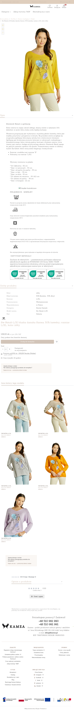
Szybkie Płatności (39, 2)
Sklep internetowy (34, 708)
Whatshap (64, 2)
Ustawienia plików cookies (12, 654)
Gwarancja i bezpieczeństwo (13, 684)
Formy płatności (64, 652)
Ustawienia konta (38, 652)
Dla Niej (13, 19)
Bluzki (33, 19)
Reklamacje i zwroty (10, 2)
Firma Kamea (38, 672)
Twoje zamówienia (38, 650)
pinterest (38, 683)
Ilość (2, 346)
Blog (13, 679)
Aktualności (13, 672)
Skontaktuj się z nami (13, 677)
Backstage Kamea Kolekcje (13, 682)
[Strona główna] (13, 626)
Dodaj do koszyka (27, 342)
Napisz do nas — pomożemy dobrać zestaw (15, 370)
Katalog (13, 675)
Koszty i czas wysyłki (64, 650)
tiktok (38, 680)
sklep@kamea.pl (51, 633)
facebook (38, 677)
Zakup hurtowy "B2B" (13, 664)
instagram (38, 675)
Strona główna (4, 19)
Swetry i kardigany (23, 19)
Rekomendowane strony (38, 657)
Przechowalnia (39, 655)
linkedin (39, 686)
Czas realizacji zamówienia (12, 661)
